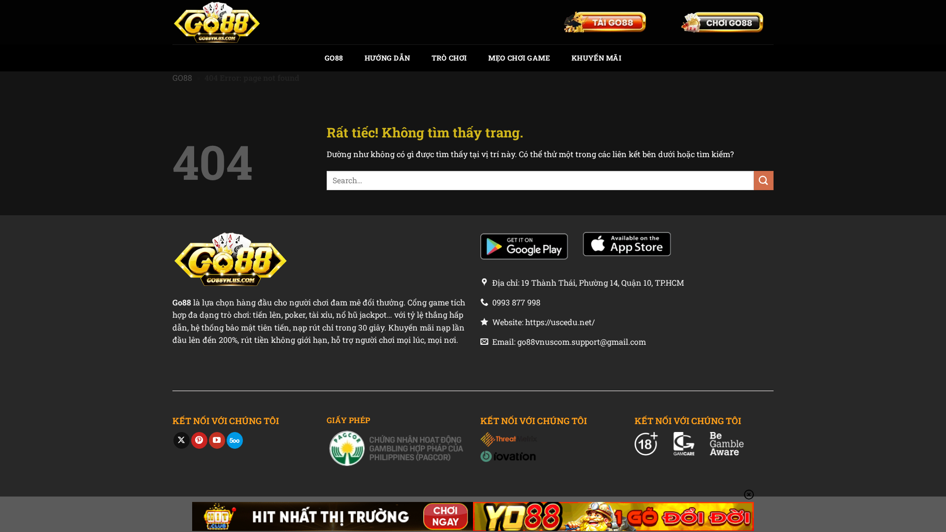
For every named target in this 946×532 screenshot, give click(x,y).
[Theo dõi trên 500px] (235, 440)
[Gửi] (764, 180)
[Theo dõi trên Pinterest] (199, 440)
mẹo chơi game (519, 58)
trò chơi (449, 58)
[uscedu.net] (221, 22)
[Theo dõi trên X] (181, 440)
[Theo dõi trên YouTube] (217, 440)
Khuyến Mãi (596, 58)
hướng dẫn (387, 58)
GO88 (334, 58)
